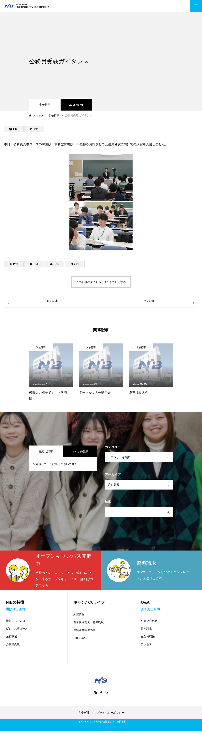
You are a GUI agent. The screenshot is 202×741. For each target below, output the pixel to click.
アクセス (146, 644)
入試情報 (78, 614)
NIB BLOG (79, 637)
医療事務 (11, 636)
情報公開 (83, 712)
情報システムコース (18, 620)
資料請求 (146, 628)
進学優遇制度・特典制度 (88, 622)
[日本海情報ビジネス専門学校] (27, 6)
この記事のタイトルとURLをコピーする (101, 282)
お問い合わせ (149, 620)
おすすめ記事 (80, 451)
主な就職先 (148, 636)
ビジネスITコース (17, 628)
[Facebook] (101, 693)
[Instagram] (95, 693)
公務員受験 (13, 644)
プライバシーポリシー (110, 712)
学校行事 (44, 104)
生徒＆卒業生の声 (84, 630)
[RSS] (107, 693)
